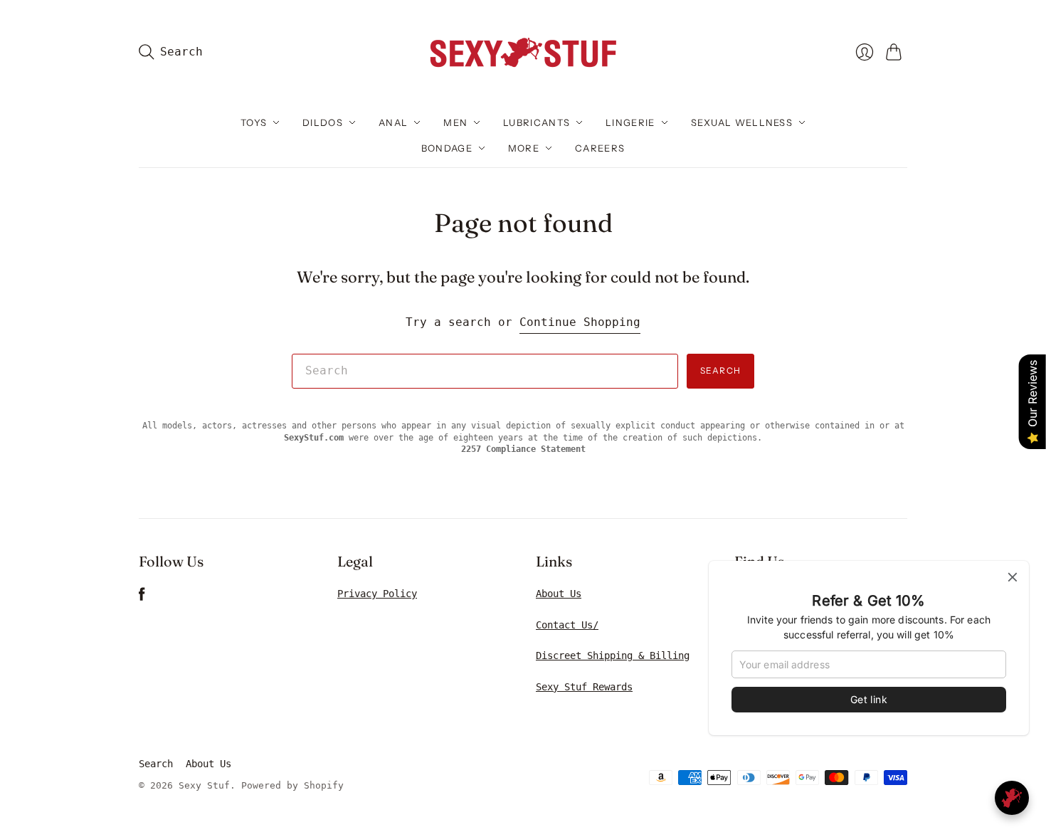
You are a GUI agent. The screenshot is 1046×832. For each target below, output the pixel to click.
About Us (558, 593)
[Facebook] (142, 597)
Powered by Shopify (292, 785)
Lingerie (630, 122)
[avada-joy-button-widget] (1012, 798)
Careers (600, 148)
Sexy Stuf (204, 785)
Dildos (322, 122)
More (523, 148)
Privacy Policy (377, 593)
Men (455, 122)
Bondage (446, 148)
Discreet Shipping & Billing (613, 655)
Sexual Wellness (742, 122)
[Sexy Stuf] (523, 51)
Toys (254, 122)
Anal (393, 122)
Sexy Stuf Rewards (584, 687)
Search (720, 370)
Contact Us (564, 625)
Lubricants (536, 122)
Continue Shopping (579, 322)
